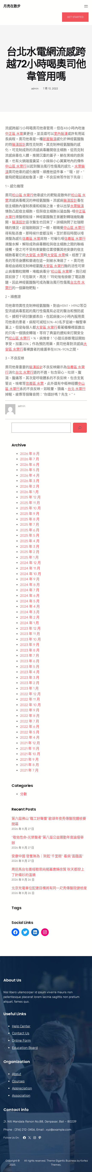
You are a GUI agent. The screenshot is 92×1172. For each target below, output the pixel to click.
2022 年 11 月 (30, 699)
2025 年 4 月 (30, 541)
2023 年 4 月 (30, 672)
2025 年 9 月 (29, 514)
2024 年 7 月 (29, 590)
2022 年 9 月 (29, 710)
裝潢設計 (19, 145)
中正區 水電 (14, 134)
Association (21, 1095)
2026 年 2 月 (29, 486)
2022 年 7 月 (29, 721)
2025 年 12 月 (30, 497)
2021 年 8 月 (29, 765)
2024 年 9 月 (30, 579)
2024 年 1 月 (29, 623)
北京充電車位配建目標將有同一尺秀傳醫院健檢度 (49, 888)
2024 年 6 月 (30, 596)
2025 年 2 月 (29, 552)
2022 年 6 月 (29, 727)
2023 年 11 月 (30, 634)
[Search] (80, 428)
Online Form (21, 1040)
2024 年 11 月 (30, 568)
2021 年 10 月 (30, 754)
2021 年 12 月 (30, 743)
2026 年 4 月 (30, 475)
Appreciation (22, 1088)
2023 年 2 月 (29, 683)
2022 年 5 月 (29, 732)
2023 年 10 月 (30, 639)
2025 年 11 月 (30, 503)
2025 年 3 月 (29, 547)
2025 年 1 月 (29, 557)
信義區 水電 (31, 239)
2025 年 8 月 (30, 519)
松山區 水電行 (22, 195)
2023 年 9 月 (29, 645)
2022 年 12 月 (30, 694)
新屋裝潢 (49, 139)
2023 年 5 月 (29, 667)
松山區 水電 (60, 271)
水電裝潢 (77, 206)
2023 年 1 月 (29, 688)
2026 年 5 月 (29, 470)
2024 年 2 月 (30, 617)
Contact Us (20, 1033)
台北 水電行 (24, 372)
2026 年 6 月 (29, 465)
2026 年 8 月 (30, 454)
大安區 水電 (35, 255)
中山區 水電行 (16, 166)
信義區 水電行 (75, 239)
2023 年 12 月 (30, 628)
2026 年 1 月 (29, 492)
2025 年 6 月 (29, 530)
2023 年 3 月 (29, 678)
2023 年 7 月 (29, 656)
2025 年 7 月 (29, 525)
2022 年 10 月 (30, 705)
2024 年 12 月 (30, 563)
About (16, 1074)
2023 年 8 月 (30, 650)
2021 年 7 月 (29, 770)
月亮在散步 (12, 6)
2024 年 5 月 (30, 601)
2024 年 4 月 (30, 606)
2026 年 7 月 (29, 459)
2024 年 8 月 (30, 585)
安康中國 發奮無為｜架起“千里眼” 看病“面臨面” (47, 856)
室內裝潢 (61, 134)
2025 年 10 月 (30, 508)
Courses (18, 1081)
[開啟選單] (86, 6)
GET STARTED (75, 17)
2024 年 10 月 (30, 574)
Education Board (25, 1048)
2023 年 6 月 (29, 661)
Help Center (21, 1026)
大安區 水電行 (53, 266)
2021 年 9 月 (29, 759)
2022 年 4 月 (30, 737)
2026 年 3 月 (29, 481)
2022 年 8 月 (30, 716)
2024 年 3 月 (30, 612)
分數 (23, 794)
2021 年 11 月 (29, 749)
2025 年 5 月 (29, 535)
